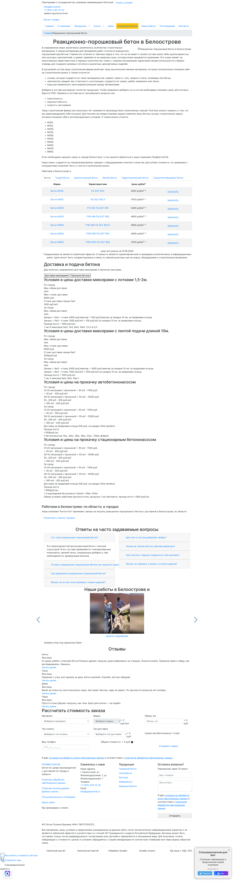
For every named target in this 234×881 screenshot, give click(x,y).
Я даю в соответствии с (107, 757)
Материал (47, 715)
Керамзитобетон (128, 786)
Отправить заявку (168, 746)
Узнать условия (124, 2)
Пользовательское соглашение (58, 797)
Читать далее (49, 667)
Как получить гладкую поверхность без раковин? (152, 555)
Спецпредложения (127, 26)
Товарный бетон (127, 768)
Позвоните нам (13, 860)
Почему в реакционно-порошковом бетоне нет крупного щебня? (85, 564)
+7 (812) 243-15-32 (54, 10)
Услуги (97, 26)
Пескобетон (125, 773)
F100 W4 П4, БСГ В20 (98, 216)
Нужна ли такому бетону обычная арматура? (150, 546)
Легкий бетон (109, 177)
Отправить (175, 815)
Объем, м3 (150, 715)
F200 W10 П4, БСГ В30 (98, 242)
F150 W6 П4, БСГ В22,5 (97, 225)
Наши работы (148, 26)
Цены (111, 26)
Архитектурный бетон (86, 177)
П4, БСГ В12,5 (97, 199)
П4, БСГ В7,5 (97, 191)
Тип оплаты (48, 728)
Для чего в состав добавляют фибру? (145, 537)
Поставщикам (167, 26)
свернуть (5, 868)
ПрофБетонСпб (52, 6)
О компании (64, 26)
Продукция (80, 26)
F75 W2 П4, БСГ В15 (97, 208)
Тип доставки (100, 728)
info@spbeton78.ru (90, 791)
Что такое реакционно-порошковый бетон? (74, 537)
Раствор (123, 777)
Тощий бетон (62, 177)
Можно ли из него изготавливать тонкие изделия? (77, 582)
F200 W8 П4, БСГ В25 (97, 233)
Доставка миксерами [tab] (56, 275)
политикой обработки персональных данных (149, 757)
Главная (49, 26)
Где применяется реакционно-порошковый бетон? (78, 573)
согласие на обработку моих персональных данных (76, 757)
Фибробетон (125, 781)
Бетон (47, 177)
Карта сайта (48, 802)
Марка (96, 715)
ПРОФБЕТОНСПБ (51, 764)
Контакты (184, 26)
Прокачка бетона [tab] (80, 275)
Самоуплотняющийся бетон (168, 177)
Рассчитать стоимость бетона (21, 855)
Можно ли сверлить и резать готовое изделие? (151, 563)
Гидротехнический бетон (135, 177)
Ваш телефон (49, 741)
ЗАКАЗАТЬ (172, 191)
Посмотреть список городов (59, 517)
